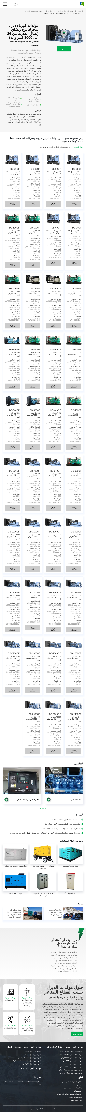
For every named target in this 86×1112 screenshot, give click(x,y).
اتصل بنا (37, 1077)
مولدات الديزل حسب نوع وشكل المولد (24, 1047)
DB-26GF (76, 169)
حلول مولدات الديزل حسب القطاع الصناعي (63, 989)
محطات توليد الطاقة (75, 1097)
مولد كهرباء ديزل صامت (32, 1051)
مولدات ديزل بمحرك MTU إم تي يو (71, 1073)
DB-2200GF (14, 653)
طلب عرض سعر (64, 49)
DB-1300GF (55, 592)
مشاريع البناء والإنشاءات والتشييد (27, 1001)
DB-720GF (35, 471)
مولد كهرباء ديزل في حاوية (32, 1054)
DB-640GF (55, 471)
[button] (6, 799)
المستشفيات (10, 999)
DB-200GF (14, 288)
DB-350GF (14, 349)
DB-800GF (14, 471)
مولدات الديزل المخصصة (30, 1068)
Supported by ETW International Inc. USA (43, 1109)
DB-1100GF (34, 532)
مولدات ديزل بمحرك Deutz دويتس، (71, 1061)
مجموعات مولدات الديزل (65, 11)
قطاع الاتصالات (10, 1026)
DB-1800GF (55, 653)
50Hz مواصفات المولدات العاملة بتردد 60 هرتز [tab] (54, 147)
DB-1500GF (14, 592)
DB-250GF (76, 349)
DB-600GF (76, 471)
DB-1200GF (14, 532)
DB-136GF (76, 288)
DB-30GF (56, 169)
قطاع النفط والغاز (76, 1100)
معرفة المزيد (77, 1034)
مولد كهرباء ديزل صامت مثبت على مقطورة (26, 1061)
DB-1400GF (34, 592)
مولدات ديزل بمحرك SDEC (73, 1064)
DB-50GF (15, 169)
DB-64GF (76, 228)
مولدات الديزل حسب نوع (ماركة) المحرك (38, 11)
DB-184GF (35, 288)
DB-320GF (35, 349)
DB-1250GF (75, 592)
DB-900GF (76, 532)
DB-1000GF (55, 532)
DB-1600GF (75, 653)
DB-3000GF (34, 714)
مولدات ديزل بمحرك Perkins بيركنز (71, 1054)
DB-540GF (14, 410)
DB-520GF (35, 410)
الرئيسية (80, 11)
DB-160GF (55, 288)
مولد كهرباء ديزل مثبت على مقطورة (28, 1058)
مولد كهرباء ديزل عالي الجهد (31, 1064)
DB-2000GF (34, 653)
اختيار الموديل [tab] (78, 147)
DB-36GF (35, 169)
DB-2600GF (55, 714)
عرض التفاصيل (74, 203)
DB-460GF (55, 410)
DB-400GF (76, 410)
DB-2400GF (75, 714)
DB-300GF (55, 349)
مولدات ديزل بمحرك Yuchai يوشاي (71, 1067)
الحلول (80, 1077)
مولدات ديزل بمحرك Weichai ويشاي (70, 1070)
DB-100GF (35, 228)
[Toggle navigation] (5, 4)
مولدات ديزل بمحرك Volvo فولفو (71, 1058)
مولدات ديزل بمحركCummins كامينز (70, 1051)
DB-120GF (14, 228)
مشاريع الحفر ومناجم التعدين (27, 1027)
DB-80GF (56, 228)
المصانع (79, 1085)
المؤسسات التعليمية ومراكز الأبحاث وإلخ (69, 1094)
